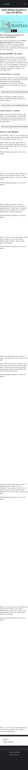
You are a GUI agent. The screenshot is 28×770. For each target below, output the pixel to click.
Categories (5, 739)
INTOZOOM (6, 4)
